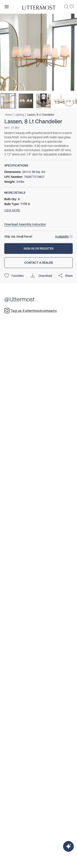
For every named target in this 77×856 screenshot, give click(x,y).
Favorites (18, 275)
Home (8, 114)
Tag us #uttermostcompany (34, 311)
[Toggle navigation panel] (6, 6)
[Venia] (38, 6)
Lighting (19, 114)
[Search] (66, 6)
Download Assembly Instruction (25, 224)
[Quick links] (68, 846)
